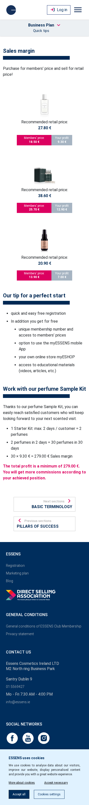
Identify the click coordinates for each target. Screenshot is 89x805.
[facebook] (12, 737)
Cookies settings (49, 794)
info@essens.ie (18, 702)
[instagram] (44, 737)
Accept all (19, 794)
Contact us (18, 652)
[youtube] (28, 737)
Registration (15, 566)
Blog (9, 581)
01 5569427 (15, 687)
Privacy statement (20, 634)
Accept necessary (56, 782)
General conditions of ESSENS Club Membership (43, 626)
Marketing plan (17, 573)
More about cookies (22, 782)
